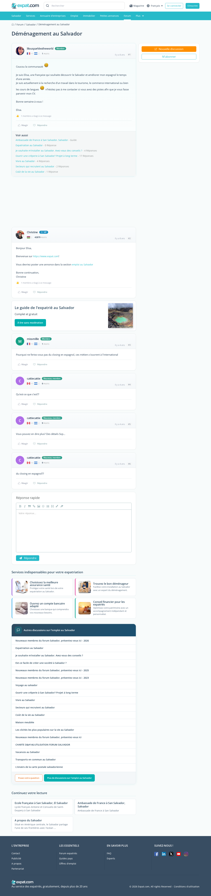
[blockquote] (29, 506)
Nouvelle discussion (171, 49)
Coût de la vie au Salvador (30, 171)
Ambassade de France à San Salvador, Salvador (42, 140)
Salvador (16, 15)
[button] (56, 506)
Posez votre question (28, 777)
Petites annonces (109, 15)
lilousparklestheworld (40, 48)
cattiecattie (33, 378)
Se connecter (174, 5)
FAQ (109, 853)
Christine (32, 232)
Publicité (16, 858)
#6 (129, 463)
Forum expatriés (68, 853)
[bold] (19, 506)
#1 (129, 54)
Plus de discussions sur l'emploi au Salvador (69, 777)
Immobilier (89, 15)
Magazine (138, 5)
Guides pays (66, 858)
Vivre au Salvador (25, 161)
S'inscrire (192, 5)
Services (30, 15)
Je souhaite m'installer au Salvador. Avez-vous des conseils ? (49, 150)
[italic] (24, 506)
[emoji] (43, 506)
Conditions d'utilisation (186, 886)
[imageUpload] (38, 506)
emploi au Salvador (82, 264)
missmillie (33, 339)
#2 (129, 238)
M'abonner (169, 56)
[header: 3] (52, 506)
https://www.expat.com (46, 256)
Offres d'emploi (67, 863)
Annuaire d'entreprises (53, 15)
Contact (16, 853)
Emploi (74, 15)
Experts (111, 858)
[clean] (61, 506)
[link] (33, 506)
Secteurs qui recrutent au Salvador (35, 166)
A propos (16, 863)
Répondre (42, 125)
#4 (129, 384)
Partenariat (18, 868)
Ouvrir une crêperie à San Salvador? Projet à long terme (46, 155)
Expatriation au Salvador (29, 145)
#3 (129, 344)
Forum (127, 15)
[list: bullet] (47, 506)
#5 (129, 424)
